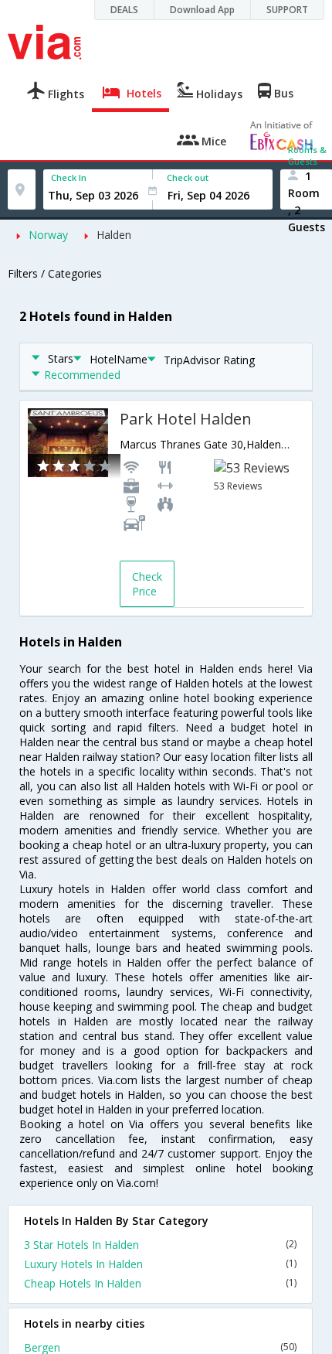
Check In (68, 177)
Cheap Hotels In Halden (160, 1283)
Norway (48, 234)
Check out (187, 177)
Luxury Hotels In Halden (160, 1264)
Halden (114, 234)
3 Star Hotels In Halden (160, 1244)
